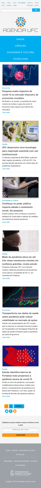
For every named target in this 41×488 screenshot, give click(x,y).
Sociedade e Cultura (20, 52)
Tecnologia (20, 58)
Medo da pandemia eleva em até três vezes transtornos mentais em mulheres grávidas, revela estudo (20, 260)
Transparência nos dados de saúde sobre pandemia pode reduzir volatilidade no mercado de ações (20, 317)
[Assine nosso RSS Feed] (15, 411)
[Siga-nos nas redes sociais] (6, 411)
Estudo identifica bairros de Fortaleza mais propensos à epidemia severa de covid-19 (17, 375)
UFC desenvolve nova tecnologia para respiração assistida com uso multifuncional (20, 151)
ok (36, 10)
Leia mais (6, 112)
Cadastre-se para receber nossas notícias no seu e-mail (20, 423)
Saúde (20, 39)
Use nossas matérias (21, 461)
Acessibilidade (21, 2)
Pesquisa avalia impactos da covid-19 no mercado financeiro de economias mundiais (20, 94)
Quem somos (8, 461)
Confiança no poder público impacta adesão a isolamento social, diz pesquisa (17, 207)
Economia (6, 88)
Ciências (20, 45)
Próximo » (19, 406)
